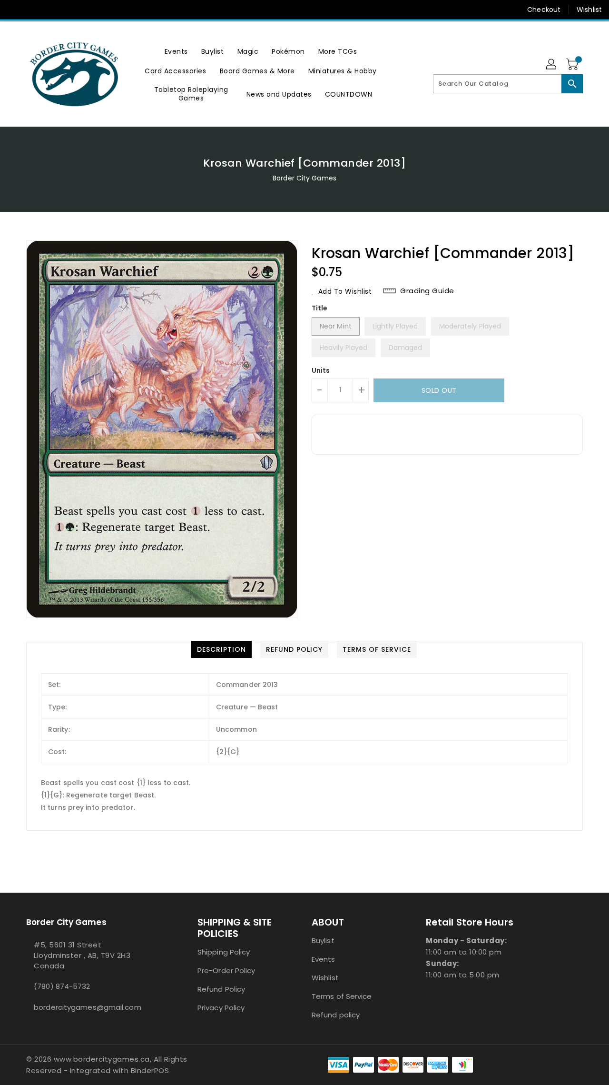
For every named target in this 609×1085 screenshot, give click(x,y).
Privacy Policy (221, 1008)
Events (323, 959)
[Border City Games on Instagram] (51, 9)
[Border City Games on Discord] (69, 9)
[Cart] (573, 64)
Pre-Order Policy (226, 971)
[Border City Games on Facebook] (15, 9)
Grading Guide (427, 291)
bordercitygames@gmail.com (87, 1007)
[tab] (221, 649)
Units (321, 370)
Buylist (323, 941)
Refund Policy (221, 989)
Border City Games (304, 178)
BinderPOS (150, 1070)
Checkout (543, 9)
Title (320, 308)
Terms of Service (342, 996)
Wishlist (589, 9)
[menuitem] (176, 51)
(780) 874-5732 (62, 986)
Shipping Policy (223, 952)
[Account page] (551, 64)
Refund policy (336, 1015)
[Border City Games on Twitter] (33, 9)
